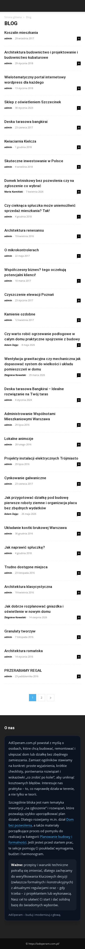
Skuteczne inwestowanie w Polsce (33, 161)
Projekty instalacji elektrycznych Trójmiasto (41, 458)
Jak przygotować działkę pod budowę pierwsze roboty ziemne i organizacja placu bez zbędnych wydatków (40, 502)
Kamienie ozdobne (19, 314)
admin (8, 38)
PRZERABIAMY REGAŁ (23, 670)
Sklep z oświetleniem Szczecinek (32, 102)
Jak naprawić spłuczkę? (24, 547)
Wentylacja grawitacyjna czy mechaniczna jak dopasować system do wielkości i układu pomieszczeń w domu (42, 364)
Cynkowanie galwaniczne (25, 478)
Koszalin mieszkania (21, 32)
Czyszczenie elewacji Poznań (29, 294)
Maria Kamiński (13, 191)
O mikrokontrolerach (21, 250)
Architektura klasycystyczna (28, 586)
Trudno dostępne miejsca (26, 567)
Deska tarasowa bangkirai (26, 121)
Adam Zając (11, 344)
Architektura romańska (23, 651)
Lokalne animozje (18, 438)
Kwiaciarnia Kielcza (20, 141)
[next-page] (50, 697)
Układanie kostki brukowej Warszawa (35, 527)
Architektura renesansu (24, 230)
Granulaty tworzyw (20, 631)
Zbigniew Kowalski (15, 375)
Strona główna (13, 17)
